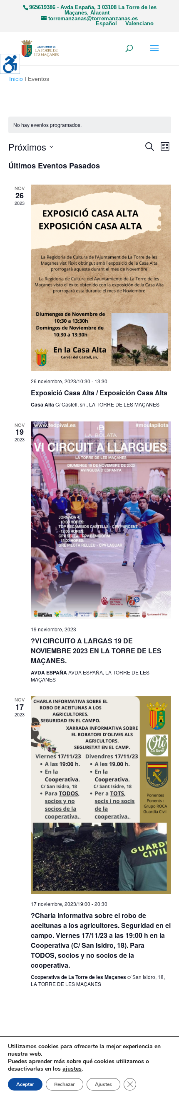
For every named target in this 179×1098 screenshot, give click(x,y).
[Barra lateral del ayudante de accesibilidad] (10, 64)
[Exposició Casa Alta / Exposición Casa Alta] (101, 278)
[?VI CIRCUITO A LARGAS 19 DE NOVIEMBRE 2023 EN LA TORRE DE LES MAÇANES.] (101, 520)
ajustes (72, 1069)
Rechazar (64, 1084)
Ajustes (103, 1084)
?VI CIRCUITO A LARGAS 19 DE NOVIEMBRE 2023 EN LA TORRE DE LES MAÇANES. (96, 650)
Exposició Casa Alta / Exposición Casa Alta (99, 392)
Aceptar (25, 1084)
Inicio (16, 78)
